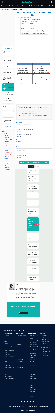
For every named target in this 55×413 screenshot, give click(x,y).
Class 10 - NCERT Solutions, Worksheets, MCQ (9, 367)
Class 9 (18, 5)
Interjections (7, 169)
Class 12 (3, 5)
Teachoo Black (22, 297)
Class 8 (23, 5)
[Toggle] (3, 2)
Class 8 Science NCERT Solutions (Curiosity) (33, 386)
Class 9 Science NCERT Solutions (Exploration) (33, 391)
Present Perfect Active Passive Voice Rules (7, 101)
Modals (6, 150)
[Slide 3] (24, 315)
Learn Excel (44, 337)
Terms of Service (20, 406)
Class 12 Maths (20, 365)
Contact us (14, 406)
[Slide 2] (22, 315)
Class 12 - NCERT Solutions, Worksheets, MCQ (9, 378)
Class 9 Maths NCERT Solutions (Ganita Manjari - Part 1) (34, 353)
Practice (38, 5)
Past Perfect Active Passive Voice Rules (7, 107)
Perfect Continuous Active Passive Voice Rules (7, 120)
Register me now (23, 312)
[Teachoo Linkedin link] (33, 402)
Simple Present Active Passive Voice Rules (7, 59)
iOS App (6, 337)
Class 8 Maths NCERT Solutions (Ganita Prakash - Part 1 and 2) (34, 348)
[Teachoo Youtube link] (31, 402)
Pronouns (7, 137)
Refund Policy (34, 406)
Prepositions (7, 145)
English (3, 9)
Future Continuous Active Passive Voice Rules (8, 95)
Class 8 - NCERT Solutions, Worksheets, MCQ (9, 356)
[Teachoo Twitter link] (28, 402)
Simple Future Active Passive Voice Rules (7, 72)
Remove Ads (30, 166)
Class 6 (33, 5)
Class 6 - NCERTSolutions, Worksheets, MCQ (8, 345)
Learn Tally (44, 339)
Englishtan (44, 349)
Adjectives (7, 141)
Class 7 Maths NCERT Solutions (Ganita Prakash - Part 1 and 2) (34, 342)
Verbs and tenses (8, 139)
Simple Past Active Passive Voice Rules (7, 66)
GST (42, 5)
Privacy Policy (28, 406)
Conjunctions (8, 167)
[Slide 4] (26, 315)
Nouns (6, 135)
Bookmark (37, 166)
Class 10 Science (20, 357)
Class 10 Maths (20, 354)
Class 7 (28, 5)
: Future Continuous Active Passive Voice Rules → (34, 162)
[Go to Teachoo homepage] (27, 2)
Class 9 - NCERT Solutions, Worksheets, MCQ (9, 362)
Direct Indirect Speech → (8, 127)
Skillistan (19, 346)
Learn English (44, 335)
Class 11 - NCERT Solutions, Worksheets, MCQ (9, 373)
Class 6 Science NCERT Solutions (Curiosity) (33, 374)
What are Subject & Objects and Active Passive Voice (7, 53)
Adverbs (6, 143)
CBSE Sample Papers (46, 355)
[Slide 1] (20, 315)
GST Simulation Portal (21, 348)
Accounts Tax (47, 5)
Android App (7, 335)
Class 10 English (20, 359)
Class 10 (14, 5)
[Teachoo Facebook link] (22, 402)
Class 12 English (20, 367)
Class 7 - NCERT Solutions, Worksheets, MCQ (9, 350)
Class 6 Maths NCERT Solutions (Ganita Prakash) (34, 337)
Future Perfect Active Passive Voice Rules (7, 113)
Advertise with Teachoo (43, 406)
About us (9, 406)
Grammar (8, 9)
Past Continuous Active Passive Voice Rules (8, 87)
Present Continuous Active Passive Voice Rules (7, 78)
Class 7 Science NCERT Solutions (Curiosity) (33, 380)
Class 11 (8, 5)
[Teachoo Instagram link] (25, 402)
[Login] (51, 2)
